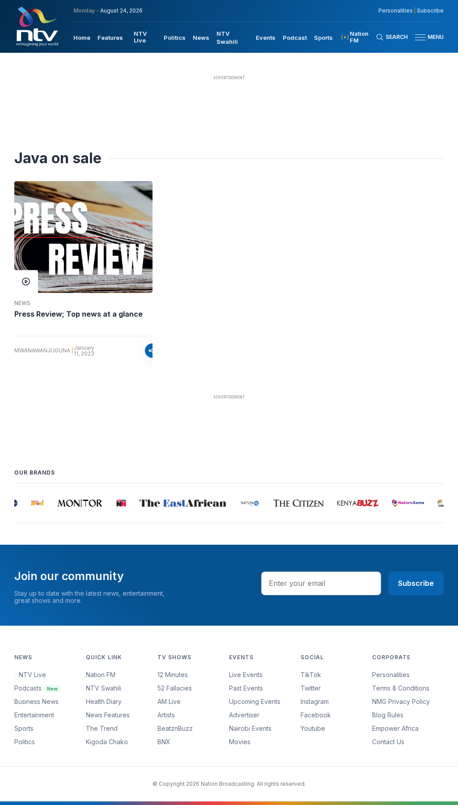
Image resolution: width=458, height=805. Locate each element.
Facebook (316, 715)
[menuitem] (81, 37)
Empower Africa (395, 728)
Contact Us (388, 742)
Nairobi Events (250, 728)
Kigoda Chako (107, 742)
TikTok (311, 674)
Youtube (313, 728)
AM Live (169, 701)
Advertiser (244, 715)
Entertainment (34, 715)
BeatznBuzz (175, 728)
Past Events (246, 688)
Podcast (295, 37)
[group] (33, 503)
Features (110, 37)
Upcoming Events (254, 701)
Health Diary (104, 701)
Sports (323, 37)
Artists (166, 715)
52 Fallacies (174, 688)
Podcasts (36, 688)
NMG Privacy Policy (401, 701)
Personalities (395, 11)
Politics (175, 37)
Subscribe (430, 11)
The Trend (102, 728)
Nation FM (100, 674)
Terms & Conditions (400, 688)
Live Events (246, 674)
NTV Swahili (103, 688)
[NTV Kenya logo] (36, 26)
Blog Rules (387, 715)
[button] (426, 37)
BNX (163, 742)
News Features (108, 715)
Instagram (315, 701)
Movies (239, 742)
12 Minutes (172, 674)
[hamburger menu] (420, 37)
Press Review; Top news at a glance (78, 313)
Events (266, 37)
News (201, 37)
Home (81, 37)
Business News (36, 701)
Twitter (311, 688)
